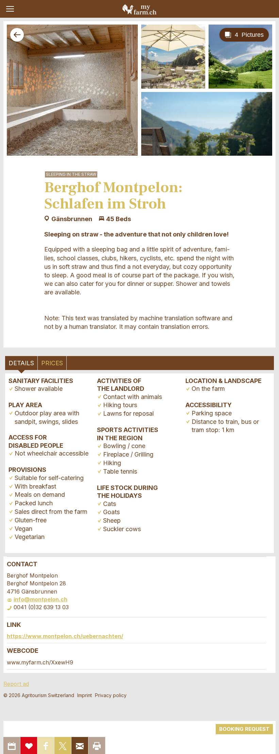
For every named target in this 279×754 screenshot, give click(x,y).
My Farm (139, 9)
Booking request (244, 729)
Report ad (16, 683)
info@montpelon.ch (40, 599)
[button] (10, 9)
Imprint (84, 695)
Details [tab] (21, 363)
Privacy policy (111, 695)
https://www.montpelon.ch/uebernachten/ (65, 636)
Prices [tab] (52, 363)
